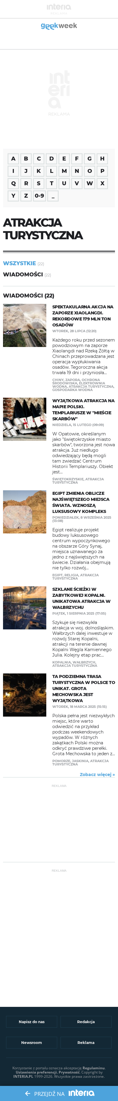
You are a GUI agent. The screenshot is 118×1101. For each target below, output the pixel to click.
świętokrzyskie (68, 479)
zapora (72, 380)
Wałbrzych (84, 662)
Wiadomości (23, 274)
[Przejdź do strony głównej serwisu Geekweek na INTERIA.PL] (59, 26)
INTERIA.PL (23, 1076)
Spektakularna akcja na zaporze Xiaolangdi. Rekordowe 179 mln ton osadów (82, 316)
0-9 (39, 196)
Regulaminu (94, 1068)
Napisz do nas (31, 1022)
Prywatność (69, 1072)
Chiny (58, 380)
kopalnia (61, 662)
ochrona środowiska (76, 381)
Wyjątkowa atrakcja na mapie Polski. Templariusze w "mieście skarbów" (83, 410)
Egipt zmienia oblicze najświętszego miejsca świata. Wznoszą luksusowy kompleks (81, 502)
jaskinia (80, 761)
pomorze (61, 761)
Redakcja (86, 1022)
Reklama (85, 1042)
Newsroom (31, 1042)
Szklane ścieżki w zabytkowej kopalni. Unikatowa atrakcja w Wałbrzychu (81, 598)
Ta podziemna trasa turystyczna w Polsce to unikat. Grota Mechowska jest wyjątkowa (83, 688)
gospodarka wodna (72, 390)
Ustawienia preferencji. (37, 1072)
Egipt (57, 575)
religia (71, 575)
